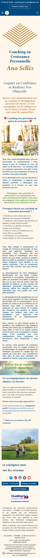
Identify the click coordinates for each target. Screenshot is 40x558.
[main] (20, 61)
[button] (2, 13)
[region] (20, 5)
